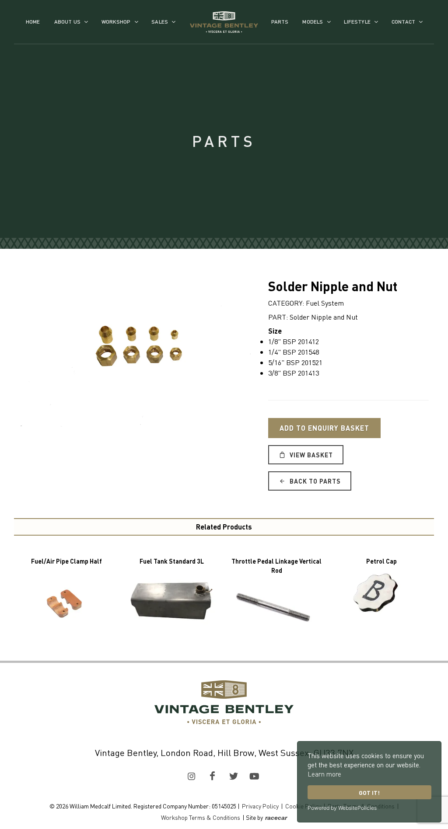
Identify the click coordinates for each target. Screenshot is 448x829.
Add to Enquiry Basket (324, 427)
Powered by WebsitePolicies (342, 808)
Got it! (369, 792)
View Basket (310, 455)
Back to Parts (314, 481)
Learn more (324, 774)
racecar (276, 817)
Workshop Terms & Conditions (200, 817)
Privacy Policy (260, 806)
